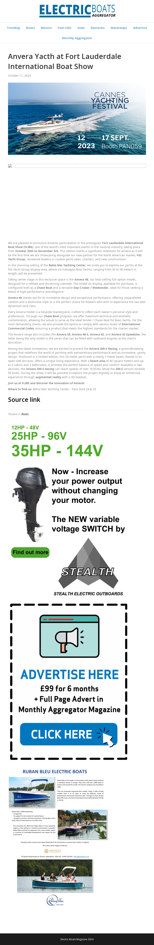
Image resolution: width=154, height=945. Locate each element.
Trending (13, 28)
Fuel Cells (64, 28)
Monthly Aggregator (77, 38)
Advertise (140, 28)
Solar (81, 28)
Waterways (119, 28)
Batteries (98, 28)
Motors (46, 28)
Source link (24, 399)
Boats (30, 28)
